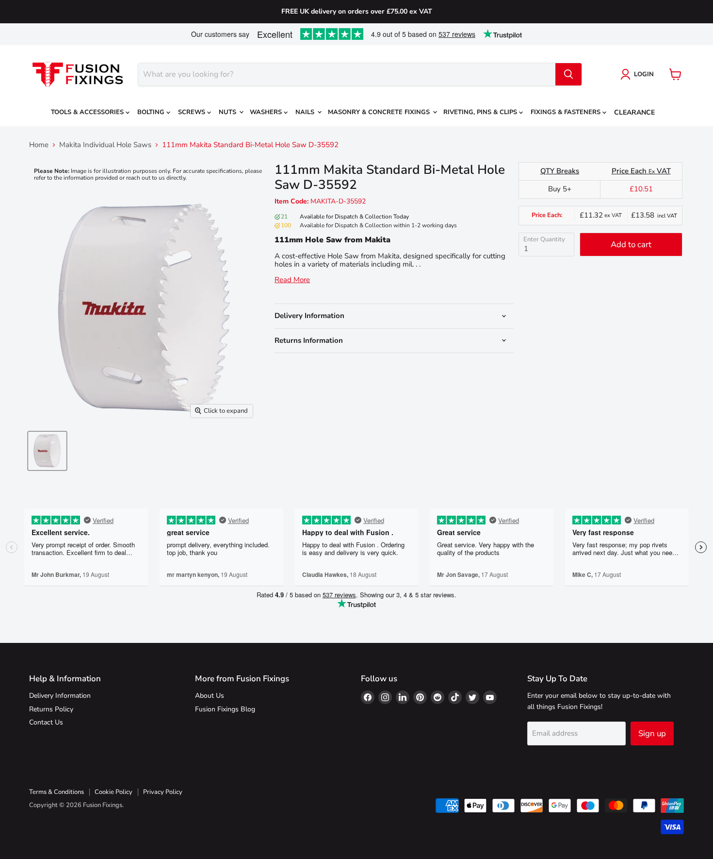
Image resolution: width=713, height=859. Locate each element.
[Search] (568, 74)
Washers (267, 112)
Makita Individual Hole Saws (105, 145)
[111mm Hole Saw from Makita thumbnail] (47, 451)
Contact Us (46, 722)
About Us (209, 695)
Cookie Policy (113, 792)
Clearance (634, 112)
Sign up (652, 733)
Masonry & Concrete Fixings (380, 112)
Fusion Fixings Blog (225, 709)
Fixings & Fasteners (566, 112)
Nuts (228, 112)
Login (644, 74)
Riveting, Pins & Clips (481, 112)
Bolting (151, 112)
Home (39, 145)
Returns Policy (51, 709)
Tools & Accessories (88, 112)
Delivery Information (60, 695)
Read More (292, 280)
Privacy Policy (162, 792)
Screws (192, 112)
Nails (305, 112)
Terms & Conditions (56, 792)
